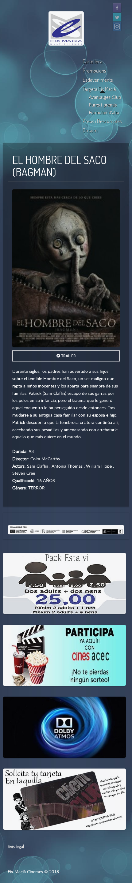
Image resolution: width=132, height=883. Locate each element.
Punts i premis (103, 105)
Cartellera (92, 61)
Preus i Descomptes (102, 121)
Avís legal (16, 846)
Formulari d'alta (104, 112)
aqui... (34, 636)
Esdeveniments (98, 80)
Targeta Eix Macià (99, 89)
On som (90, 130)
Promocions (94, 70)
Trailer (68, 355)
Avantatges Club (105, 97)
